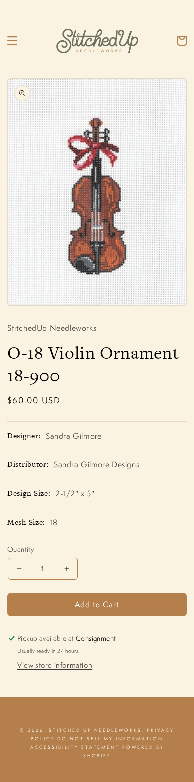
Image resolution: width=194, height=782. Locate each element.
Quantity (20, 549)
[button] (12, 41)
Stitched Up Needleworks (95, 730)
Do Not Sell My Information (110, 739)
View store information (54, 665)
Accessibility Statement (75, 747)
